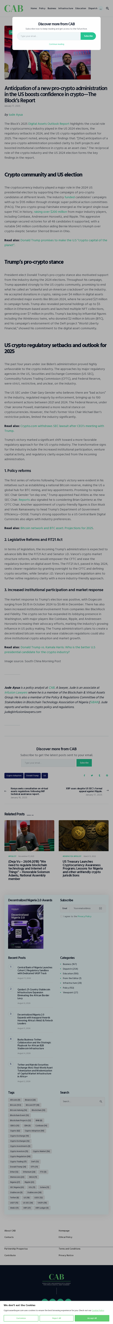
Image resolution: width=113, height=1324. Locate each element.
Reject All (56, 1318)
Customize (21, 1318)
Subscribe (88, 36)
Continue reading (56, 44)
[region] (56, 1312)
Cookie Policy (98, 1310)
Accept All (92, 1318)
